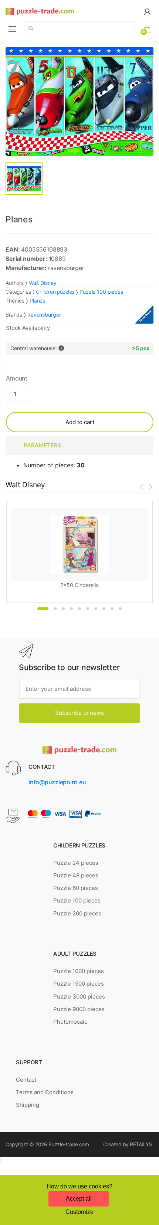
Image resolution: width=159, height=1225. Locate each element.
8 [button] (103, 608)
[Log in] (147, 11)
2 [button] (55, 608)
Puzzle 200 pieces (77, 913)
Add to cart (79, 422)
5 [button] (79, 608)
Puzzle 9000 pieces (79, 1009)
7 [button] (95, 608)
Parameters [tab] (42, 445)
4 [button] (71, 608)
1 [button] (42, 608)
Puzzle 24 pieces (75, 862)
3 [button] (63, 608)
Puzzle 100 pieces (77, 900)
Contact (26, 1079)
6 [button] (87, 608)
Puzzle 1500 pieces (78, 983)
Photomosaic (70, 1021)
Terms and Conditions (45, 1092)
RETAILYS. (141, 1144)
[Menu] (12, 28)
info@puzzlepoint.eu (57, 782)
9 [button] (112, 608)
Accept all (79, 1198)
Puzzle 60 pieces (75, 887)
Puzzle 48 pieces (75, 875)
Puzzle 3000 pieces (79, 996)
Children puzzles (55, 292)
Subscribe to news (79, 712)
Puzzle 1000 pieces (78, 971)
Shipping (27, 1104)
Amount (16, 378)
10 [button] (120, 608)
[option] (79, 101)
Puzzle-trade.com (68, 1144)
